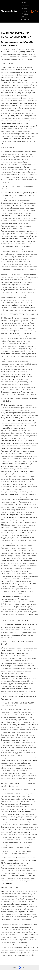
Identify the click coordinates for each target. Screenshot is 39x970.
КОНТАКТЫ (25, 20)
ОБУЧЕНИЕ (25, 6)
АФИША (24, 8)
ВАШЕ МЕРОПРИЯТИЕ (28, 11)
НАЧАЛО (24, 3)
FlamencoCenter (9, 11)
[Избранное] (36, 11)
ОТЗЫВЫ (24, 17)
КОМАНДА (24, 14)
